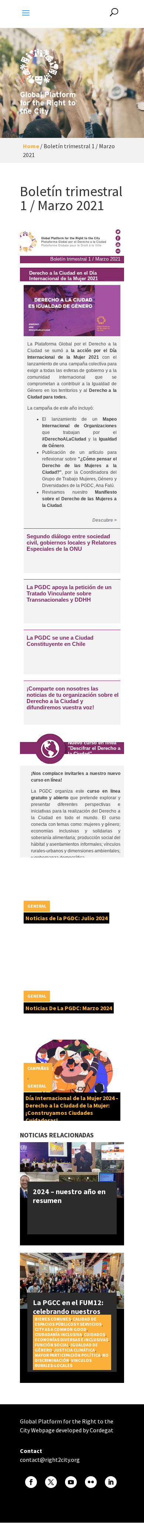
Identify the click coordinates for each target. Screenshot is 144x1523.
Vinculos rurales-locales (63, 1362)
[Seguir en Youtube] (71, 1482)
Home (31, 146)
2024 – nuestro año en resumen (69, 1196)
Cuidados (94, 1334)
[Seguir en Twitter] (51, 1482)
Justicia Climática (74, 1350)
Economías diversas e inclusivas (71, 1339)
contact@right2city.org (50, 1459)
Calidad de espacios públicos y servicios (68, 1321)
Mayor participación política (67, 1355)
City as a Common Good (60, 1329)
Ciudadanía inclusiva (58, 1334)
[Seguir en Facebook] (31, 1482)
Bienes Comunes (53, 1319)
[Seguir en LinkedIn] (111, 1482)
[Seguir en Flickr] (91, 1482)
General (36, 906)
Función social (52, 1345)
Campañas (38, 1068)
